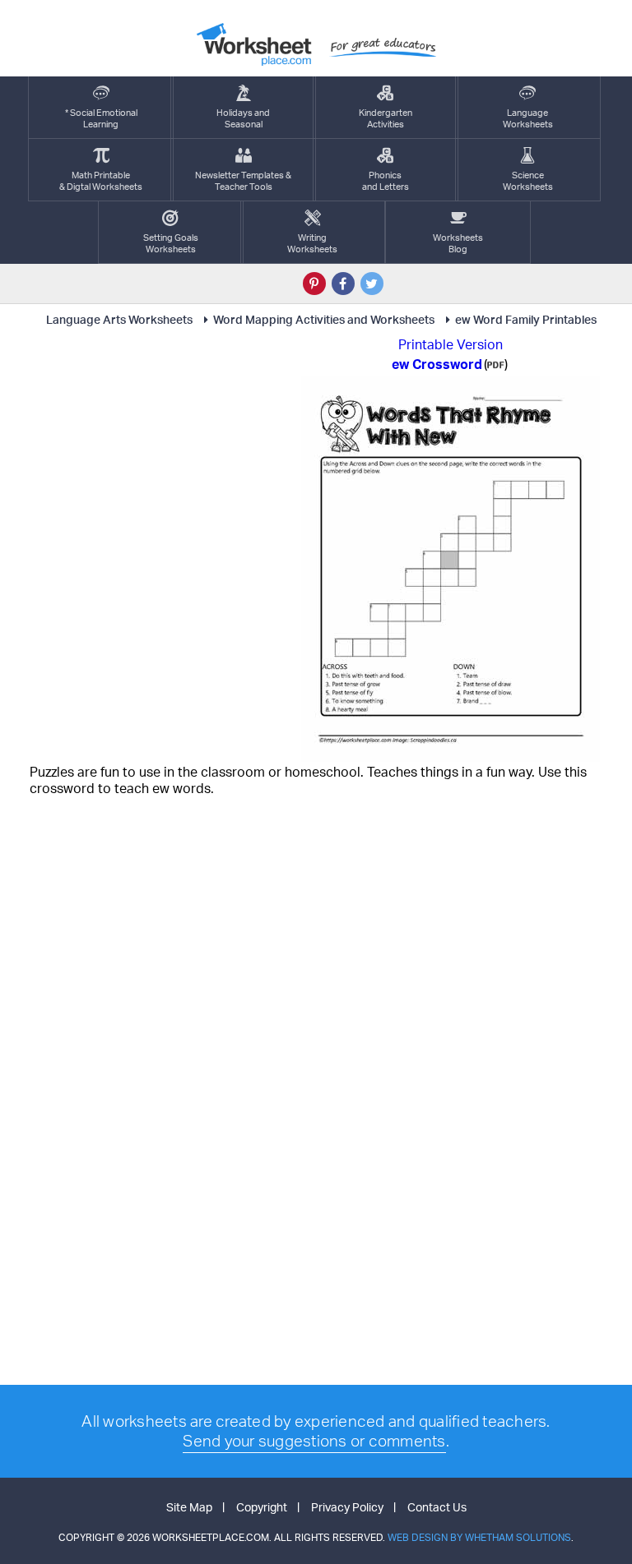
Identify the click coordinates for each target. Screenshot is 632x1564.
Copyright (261, 1507)
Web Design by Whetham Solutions (479, 1537)
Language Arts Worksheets (119, 319)
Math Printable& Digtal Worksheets (100, 180)
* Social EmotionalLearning (101, 118)
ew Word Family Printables (526, 319)
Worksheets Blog (458, 243)
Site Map (189, 1507)
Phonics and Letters (385, 180)
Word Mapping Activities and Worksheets (323, 319)
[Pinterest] (314, 283)
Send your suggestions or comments (314, 1441)
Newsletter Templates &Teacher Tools (243, 180)
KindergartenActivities (385, 118)
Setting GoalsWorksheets (170, 243)
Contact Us (437, 1507)
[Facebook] (343, 283)
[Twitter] (371, 283)
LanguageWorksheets (528, 118)
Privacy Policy (347, 1507)
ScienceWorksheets (528, 180)
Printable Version (450, 344)
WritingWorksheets (312, 243)
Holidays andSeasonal (243, 118)
